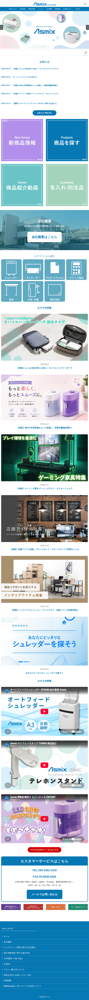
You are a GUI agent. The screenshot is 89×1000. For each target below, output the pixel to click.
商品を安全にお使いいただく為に (18, 975)
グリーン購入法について (14, 970)
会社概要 (7, 942)
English (7, 964)
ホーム (7, 936)
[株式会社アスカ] (44, 4)
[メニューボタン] (85, 4)
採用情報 (7, 980)
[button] (40, 46)
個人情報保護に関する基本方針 (17, 953)
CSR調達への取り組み (13, 958)
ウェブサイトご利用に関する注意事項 (19, 947)
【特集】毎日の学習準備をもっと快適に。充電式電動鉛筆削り (44, 428)
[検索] (85, 53)
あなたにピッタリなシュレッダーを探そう (44, 673)
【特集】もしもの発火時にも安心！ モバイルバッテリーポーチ (44, 368)
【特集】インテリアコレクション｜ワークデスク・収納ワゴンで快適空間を (44, 610)
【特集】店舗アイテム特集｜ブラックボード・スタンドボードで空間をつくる (44, 549)
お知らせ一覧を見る (44, 113)
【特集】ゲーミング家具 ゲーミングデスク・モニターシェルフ (44, 488)
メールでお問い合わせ (44, 894)
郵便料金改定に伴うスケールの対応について (22, 986)
